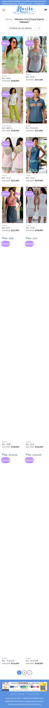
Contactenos (32, 694)
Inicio (8, 19)
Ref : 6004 (6, 78)
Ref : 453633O (32, 128)
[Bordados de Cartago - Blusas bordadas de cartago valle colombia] (24, 10)
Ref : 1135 (6, 178)
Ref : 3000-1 (7, 128)
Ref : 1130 (30, 228)
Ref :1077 (6, 228)
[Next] (29, 672)
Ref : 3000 (6, 444)
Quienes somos (17, 694)
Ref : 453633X (8, 661)
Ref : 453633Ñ (32, 661)
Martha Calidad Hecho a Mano (31, 701)
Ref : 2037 (30, 444)
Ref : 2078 (30, 77)
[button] (3, 10)
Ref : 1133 (30, 178)
